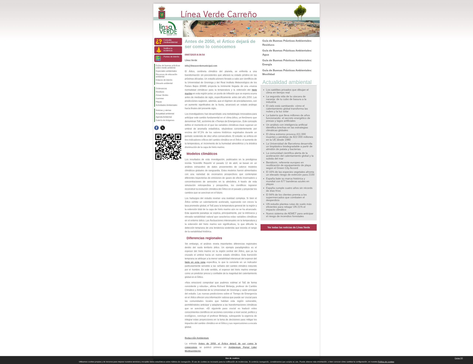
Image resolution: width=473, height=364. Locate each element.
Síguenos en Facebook (156, 128)
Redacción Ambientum (197, 338)
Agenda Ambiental (164, 117)
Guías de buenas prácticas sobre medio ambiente (168, 66)
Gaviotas (160, 98)
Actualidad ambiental (165, 113)
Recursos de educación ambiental (166, 75)
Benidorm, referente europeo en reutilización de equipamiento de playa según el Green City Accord (288, 165)
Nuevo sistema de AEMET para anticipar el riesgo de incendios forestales (289, 215)
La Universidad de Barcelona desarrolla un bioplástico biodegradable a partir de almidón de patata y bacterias (289, 146)
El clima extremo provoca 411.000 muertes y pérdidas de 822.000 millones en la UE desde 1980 (289, 137)
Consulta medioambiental (170, 41)
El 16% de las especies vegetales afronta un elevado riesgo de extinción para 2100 (290, 173)
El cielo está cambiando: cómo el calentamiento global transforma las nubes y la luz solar (287, 109)
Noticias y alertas (163, 110)
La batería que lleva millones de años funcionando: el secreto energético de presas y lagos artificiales (288, 118)
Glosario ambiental (164, 83)
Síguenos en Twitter (162, 128)
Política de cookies (386, 362)
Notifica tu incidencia (168, 49)
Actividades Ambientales (166, 105)
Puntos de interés (171, 56)
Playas (159, 102)
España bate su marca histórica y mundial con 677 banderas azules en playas (287, 181)
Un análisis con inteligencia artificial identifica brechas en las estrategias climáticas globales (287, 127)
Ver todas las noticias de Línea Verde (289, 227)
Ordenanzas (161, 88)
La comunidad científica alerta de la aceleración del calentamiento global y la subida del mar (290, 156)
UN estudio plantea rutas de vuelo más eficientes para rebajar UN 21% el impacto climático (289, 207)
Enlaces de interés (164, 80)
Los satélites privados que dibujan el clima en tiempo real (287, 91)
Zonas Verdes (162, 95)
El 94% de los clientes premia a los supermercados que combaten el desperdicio (286, 197)
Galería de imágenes (165, 120)
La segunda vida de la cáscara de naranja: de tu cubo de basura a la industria (286, 99)
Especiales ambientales (166, 71)
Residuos (160, 92)
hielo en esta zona (195, 262)
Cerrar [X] (459, 358)
